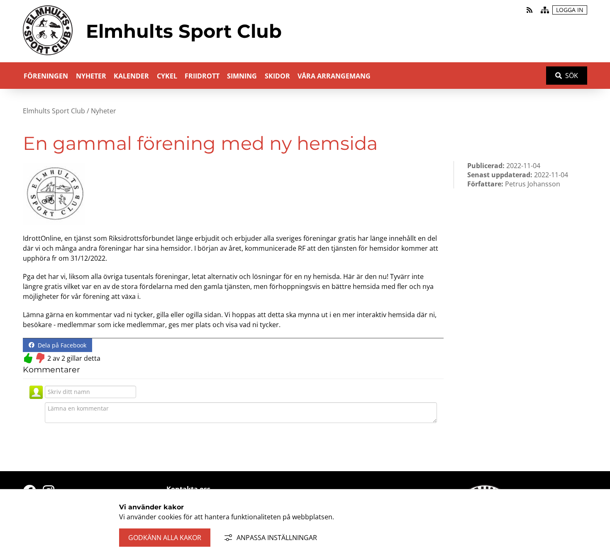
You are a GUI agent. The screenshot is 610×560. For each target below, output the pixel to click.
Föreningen (46, 76)
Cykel (167, 76)
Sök (571, 75)
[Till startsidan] (48, 56)
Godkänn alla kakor (164, 537)
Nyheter (91, 76)
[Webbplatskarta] (544, 10)
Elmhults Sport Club (54, 110)
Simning (242, 76)
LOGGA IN (569, 10)
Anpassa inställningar (277, 537)
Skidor (277, 76)
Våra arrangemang (334, 76)
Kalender (131, 76)
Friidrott (202, 76)
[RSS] (530, 10)
